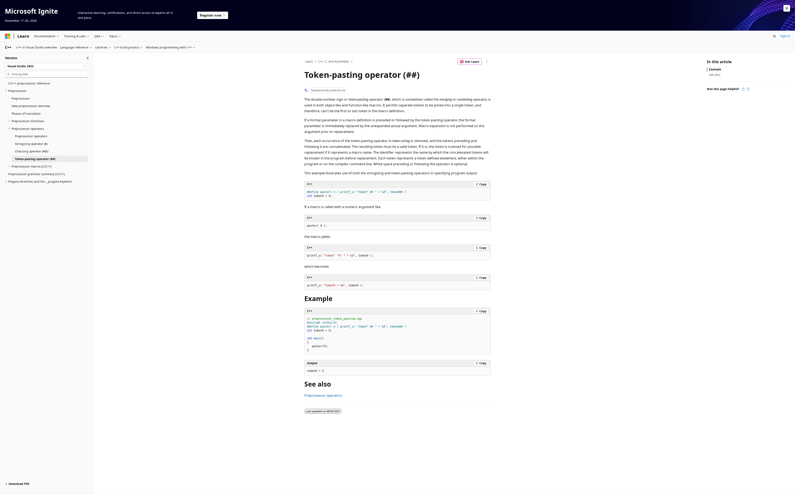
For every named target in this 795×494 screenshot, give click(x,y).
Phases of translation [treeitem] (26, 114)
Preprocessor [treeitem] (21, 98)
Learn (309, 61)
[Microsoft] (7, 36)
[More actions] (487, 61)
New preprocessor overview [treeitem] (31, 106)
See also (714, 75)
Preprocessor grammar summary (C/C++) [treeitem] (36, 174)
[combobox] (46, 66)
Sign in (785, 36)
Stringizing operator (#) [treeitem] (31, 144)
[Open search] (774, 36)
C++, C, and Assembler (333, 61)
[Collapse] (87, 58)
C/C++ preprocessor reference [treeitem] (29, 83)
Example (715, 69)
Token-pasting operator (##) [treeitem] (35, 159)
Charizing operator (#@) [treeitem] (31, 151)
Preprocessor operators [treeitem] (31, 136)
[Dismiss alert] (786, 8)
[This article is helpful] (743, 89)
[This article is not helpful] (748, 89)
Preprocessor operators (323, 395)
